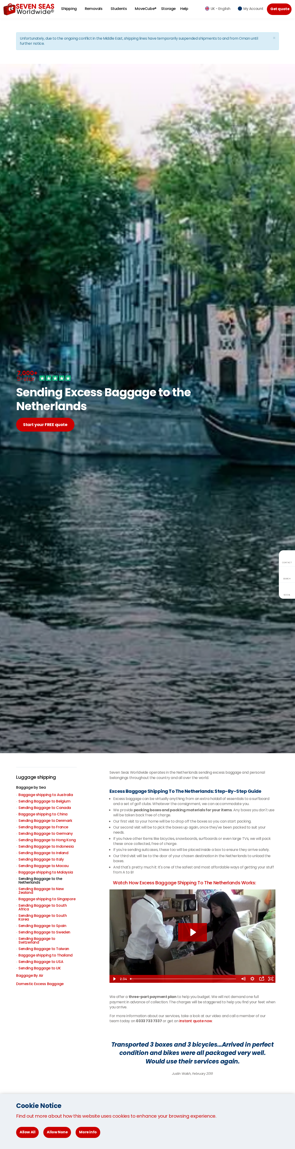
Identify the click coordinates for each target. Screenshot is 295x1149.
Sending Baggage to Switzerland (36, 940)
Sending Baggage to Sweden (44, 932)
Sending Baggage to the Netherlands (40, 880)
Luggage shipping (36, 777)
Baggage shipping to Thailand (45, 955)
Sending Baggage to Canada (44, 807)
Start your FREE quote (45, 424)
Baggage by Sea (31, 787)
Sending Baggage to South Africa (42, 907)
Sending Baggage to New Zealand (41, 890)
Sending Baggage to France (43, 827)
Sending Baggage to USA (40, 961)
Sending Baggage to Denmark (45, 820)
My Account (253, 8)
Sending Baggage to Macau (43, 865)
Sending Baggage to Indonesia (46, 846)
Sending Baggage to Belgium (44, 801)
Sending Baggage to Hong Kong (47, 840)
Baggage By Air (29, 975)
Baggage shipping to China (43, 814)
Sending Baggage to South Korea (42, 917)
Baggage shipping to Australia (45, 794)
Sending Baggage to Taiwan (43, 948)
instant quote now (195, 1021)
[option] (192, 1056)
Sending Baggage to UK (39, 968)
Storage (168, 8)
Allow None (57, 1132)
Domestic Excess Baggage (40, 983)
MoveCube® (145, 8)
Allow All (27, 1132)
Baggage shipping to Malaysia (45, 872)
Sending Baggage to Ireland (43, 853)
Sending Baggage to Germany (45, 833)
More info (88, 1132)
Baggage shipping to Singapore (46, 899)
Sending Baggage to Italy (41, 859)
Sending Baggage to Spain (42, 925)
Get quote (279, 9)
